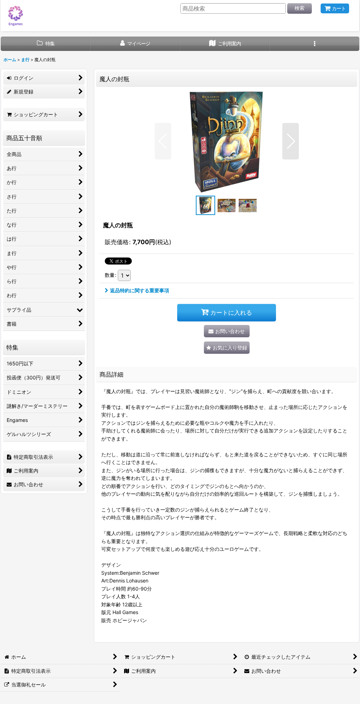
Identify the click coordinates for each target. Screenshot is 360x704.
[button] (314, 44)
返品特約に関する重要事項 (139, 290)
